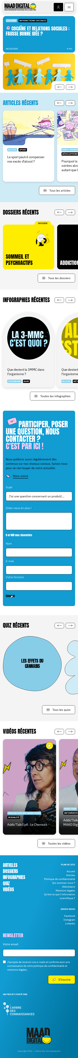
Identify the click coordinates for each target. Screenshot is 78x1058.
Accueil (71, 871)
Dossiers (10, 871)
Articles (10, 865)
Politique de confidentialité (59, 879)
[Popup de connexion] (58, 7)
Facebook (69, 916)
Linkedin (70, 923)
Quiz (6, 883)
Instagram (69, 919)
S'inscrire (64, 979)
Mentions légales (65, 890)
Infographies (14, 877)
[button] (59, 87)
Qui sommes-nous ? (63, 882)
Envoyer (10, 595)
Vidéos (8, 889)
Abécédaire (68, 886)
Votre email (10, 944)
